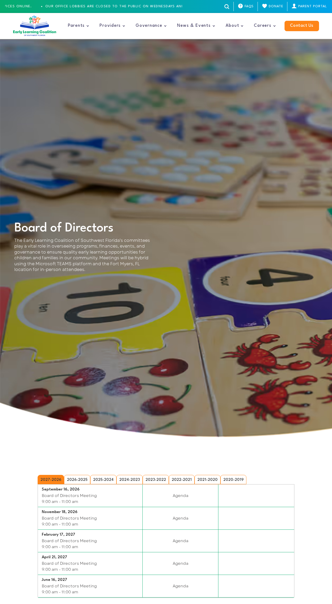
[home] (34, 26)
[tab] (51, 479)
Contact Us (302, 26)
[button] (78, 26)
